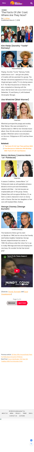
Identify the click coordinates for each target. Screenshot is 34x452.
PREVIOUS (11, 303)
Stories (4, 10)
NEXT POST (22, 303)
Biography (17, 292)
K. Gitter (7, 18)
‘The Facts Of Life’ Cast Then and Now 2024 (18, 146)
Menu (4, 3)
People (10, 292)
